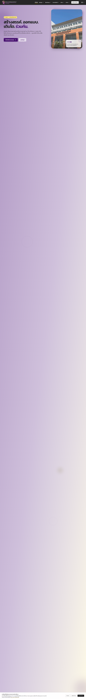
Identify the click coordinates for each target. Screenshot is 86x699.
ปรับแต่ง (67, 695)
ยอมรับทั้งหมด (81, 695)
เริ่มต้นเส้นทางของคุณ (10, 40)
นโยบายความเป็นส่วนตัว (15, 697)
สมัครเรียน (75, 2)
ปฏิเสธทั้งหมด (74, 695)
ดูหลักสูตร (22, 39)
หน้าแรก (36, 2)
